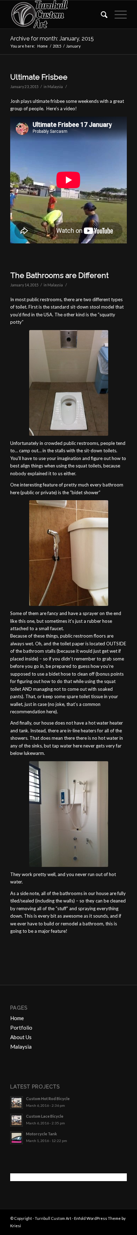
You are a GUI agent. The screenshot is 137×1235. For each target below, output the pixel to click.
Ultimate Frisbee (38, 77)
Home (42, 46)
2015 (57, 46)
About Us (21, 1037)
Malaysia (55, 87)
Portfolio (21, 1027)
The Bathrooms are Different (59, 275)
